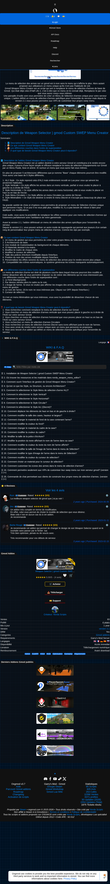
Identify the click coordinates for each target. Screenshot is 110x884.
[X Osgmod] (64, 778)
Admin (27, 654)
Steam (23, 809)
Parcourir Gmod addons (18, 789)
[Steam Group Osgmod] (59, 778)
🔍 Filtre (8, 367)
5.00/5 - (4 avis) (48, 577)
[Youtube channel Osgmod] (55, 778)
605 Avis (91, 789)
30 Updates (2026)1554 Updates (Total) (91, 800)
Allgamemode (79, 654)
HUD (49, 654)
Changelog (18, 794)
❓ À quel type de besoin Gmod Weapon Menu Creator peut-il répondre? (42, 150)
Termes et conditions (59, 812)
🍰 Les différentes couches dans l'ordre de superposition (34, 148)
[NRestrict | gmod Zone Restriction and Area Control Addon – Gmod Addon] (55, 707)
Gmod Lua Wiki (55, 792)
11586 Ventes (91, 794)
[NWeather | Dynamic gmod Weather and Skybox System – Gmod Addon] (55, 755)
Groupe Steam (54, 786)
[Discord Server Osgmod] (45, 778)
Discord (55, 54)
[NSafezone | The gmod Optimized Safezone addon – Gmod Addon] (55, 723)
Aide (18, 786)
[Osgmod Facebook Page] (50, 778)
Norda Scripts (96, 809)
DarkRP (35, 654)
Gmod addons (103, 635)
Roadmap (55, 41)
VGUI (42, 654)
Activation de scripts (18, 797)
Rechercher (55, 61)
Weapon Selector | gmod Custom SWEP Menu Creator (61, 571)
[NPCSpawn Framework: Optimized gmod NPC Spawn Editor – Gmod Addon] (55, 675)
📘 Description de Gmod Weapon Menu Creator (30, 143)
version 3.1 (104, 629)
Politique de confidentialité (83, 812)
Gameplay (68, 654)
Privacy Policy (70, 878)
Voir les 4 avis (55, 490)
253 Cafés (91, 792)
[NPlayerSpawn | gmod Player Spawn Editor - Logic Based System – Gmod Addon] (55, 691)
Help (55, 48)
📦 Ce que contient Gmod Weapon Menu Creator (30, 145)
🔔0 (53, 16)
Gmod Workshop (54, 789)
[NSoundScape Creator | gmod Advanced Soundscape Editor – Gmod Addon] (55, 739)
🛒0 (47, 16)
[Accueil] (55, 11)
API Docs (55, 34)
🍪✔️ (104, 876)
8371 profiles (91, 797)
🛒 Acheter (55, 584)
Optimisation (57, 654)
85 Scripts (91, 786)
